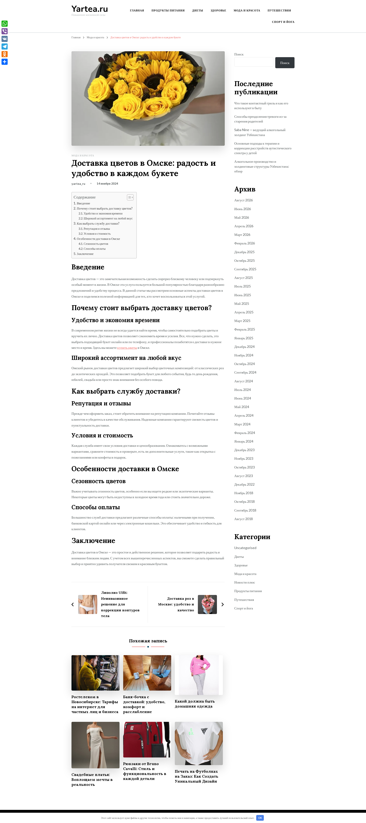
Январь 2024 (243, 441)
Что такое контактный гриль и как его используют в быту (261, 105)
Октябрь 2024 (244, 364)
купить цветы (127, 347)
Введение (83, 203)
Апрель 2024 (243, 415)
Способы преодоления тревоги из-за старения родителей (260, 118)
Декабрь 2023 (244, 450)
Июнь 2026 (242, 209)
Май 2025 (241, 303)
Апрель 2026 (243, 226)
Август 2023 (243, 476)
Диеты (197, 10)
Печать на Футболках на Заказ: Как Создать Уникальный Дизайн (196, 776)
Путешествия (279, 10)
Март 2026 (242, 234)
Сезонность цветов (96, 243)
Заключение (85, 254)
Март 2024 (242, 424)
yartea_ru (78, 183)
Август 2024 (243, 381)
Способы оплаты (95, 248)
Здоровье (218, 10)
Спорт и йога (283, 21)
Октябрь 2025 (244, 260)
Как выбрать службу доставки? (98, 223)
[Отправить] (4, 62)
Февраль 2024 (244, 433)
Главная (137, 10)
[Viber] (4, 31)
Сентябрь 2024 (245, 372)
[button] (128, 197)
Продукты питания (168, 10)
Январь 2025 (243, 338)
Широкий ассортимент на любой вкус (108, 218)
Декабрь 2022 (244, 484)
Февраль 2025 (244, 329)
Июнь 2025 (242, 295)
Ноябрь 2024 (243, 355)
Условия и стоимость (97, 233)
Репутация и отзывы (97, 228)
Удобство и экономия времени (103, 213)
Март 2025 (242, 321)
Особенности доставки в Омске (98, 239)
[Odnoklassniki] (4, 54)
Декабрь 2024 (244, 346)
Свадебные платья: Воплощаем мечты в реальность (92, 779)
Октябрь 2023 (244, 467)
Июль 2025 (242, 286)
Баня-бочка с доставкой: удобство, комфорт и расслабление (144, 704)
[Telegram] (4, 46)
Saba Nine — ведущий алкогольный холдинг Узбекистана (260, 132)
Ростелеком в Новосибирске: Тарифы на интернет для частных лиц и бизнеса (94, 704)
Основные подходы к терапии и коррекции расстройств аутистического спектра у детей (262, 148)
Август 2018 (243, 519)
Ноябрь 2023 (243, 458)
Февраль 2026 (244, 243)
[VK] (4, 39)
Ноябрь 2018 (243, 493)
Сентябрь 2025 (245, 269)
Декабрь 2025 (244, 252)
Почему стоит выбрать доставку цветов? (104, 208)
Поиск (239, 54)
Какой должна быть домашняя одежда (195, 704)
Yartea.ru (89, 9)
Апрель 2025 (243, 312)
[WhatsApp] (4, 23)
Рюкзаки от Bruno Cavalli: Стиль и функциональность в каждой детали (144, 771)
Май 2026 (241, 217)
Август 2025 (243, 277)
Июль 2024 (242, 389)
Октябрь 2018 (244, 501)
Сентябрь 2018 (245, 510)
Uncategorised (245, 548)
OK (260, 817)
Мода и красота (247, 10)
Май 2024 (241, 407)
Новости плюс (244, 582)
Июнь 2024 (242, 398)
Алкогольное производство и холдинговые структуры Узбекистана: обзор (261, 166)
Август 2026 (243, 200)
